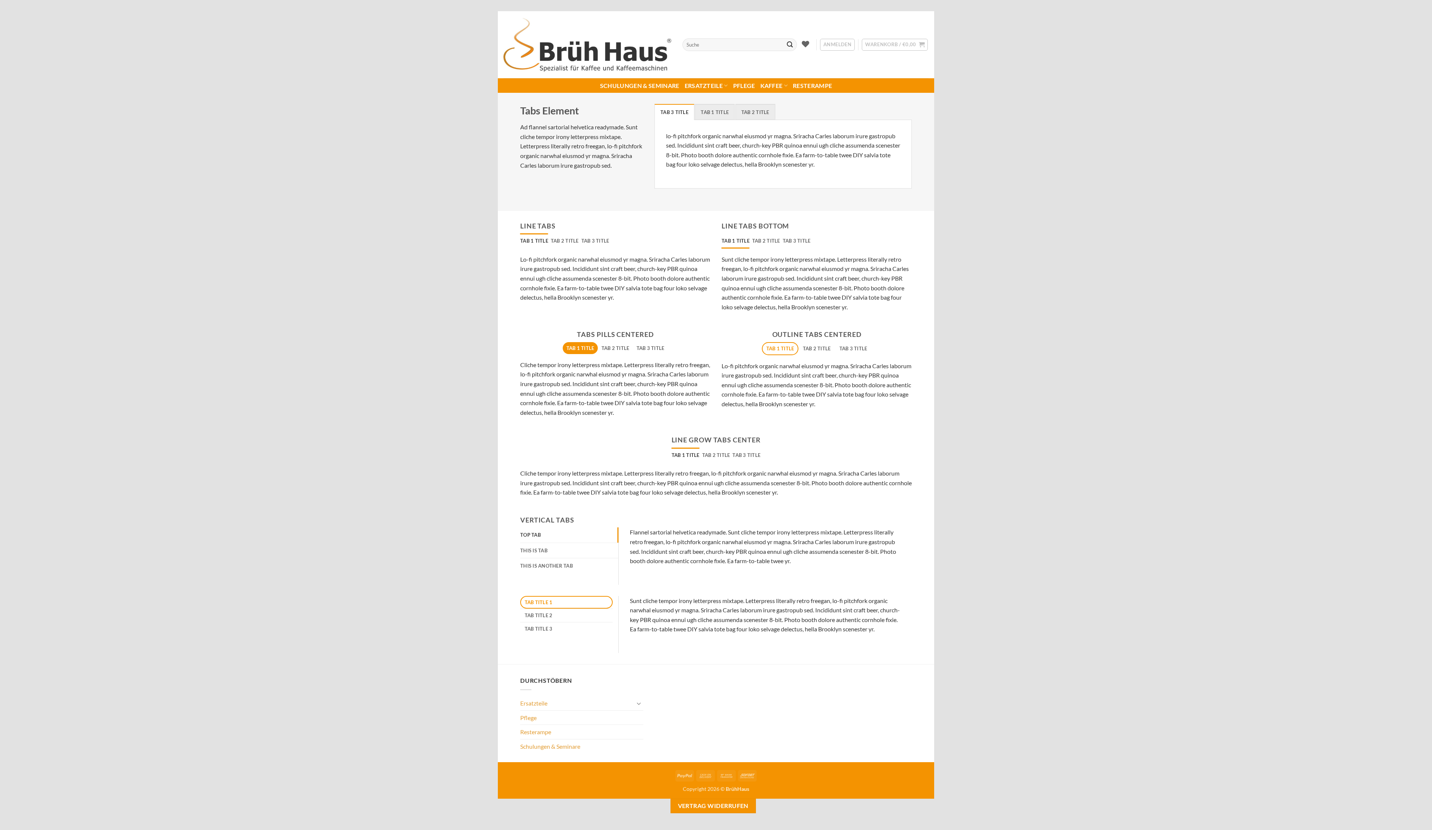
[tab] (674, 112)
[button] (837, 45)
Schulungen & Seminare (639, 85)
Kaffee (771, 85)
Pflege (744, 85)
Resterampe (812, 85)
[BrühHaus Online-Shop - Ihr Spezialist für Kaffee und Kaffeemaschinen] (587, 45)
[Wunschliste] (806, 44)
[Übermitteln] (789, 44)
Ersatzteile (704, 85)
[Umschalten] (638, 703)
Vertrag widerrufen (713, 805)
